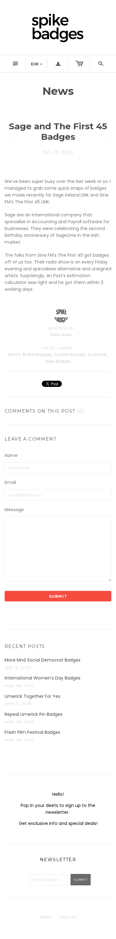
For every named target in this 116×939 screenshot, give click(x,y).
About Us (67, 917)
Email (10, 482)
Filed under (58, 348)
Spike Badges (58, 361)
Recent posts (25, 646)
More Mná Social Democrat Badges (42, 660)
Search (46, 917)
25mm (14, 354)
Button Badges (37, 354)
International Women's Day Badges (42, 678)
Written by (61, 328)
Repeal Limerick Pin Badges (33, 714)
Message (14, 510)
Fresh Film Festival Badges (32, 732)
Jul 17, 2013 (58, 152)
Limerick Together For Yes (32, 696)
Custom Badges (69, 354)
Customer (97, 354)
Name (11, 455)
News (58, 91)
